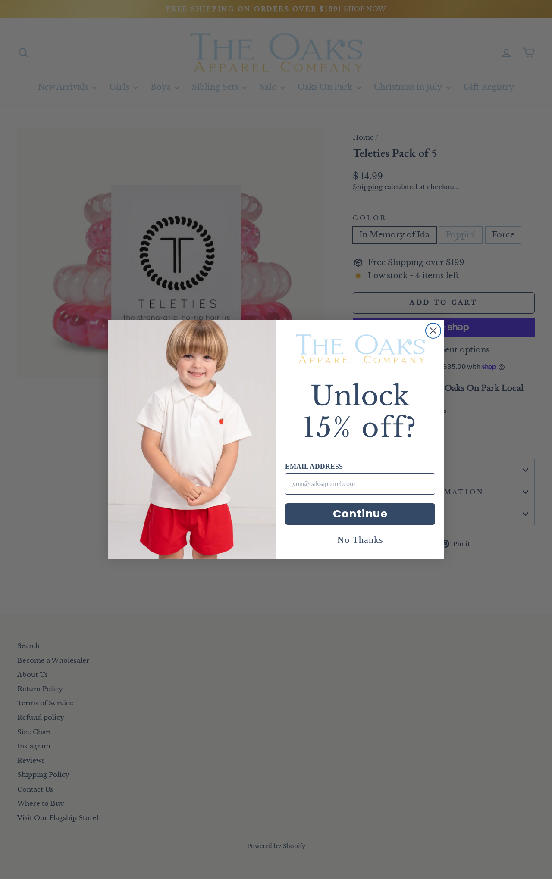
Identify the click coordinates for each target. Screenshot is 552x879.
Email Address (314, 466)
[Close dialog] (433, 330)
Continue (360, 513)
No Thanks (360, 539)
